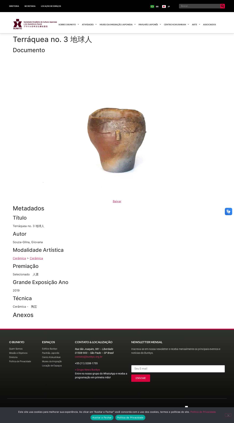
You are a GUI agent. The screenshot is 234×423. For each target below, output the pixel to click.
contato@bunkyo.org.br (88, 356)
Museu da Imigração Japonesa (116, 24)
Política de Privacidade (203, 411)
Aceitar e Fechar (102, 417)
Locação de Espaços (51, 6)
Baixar (117, 201)
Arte (194, 24)
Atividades (88, 24)
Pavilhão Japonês (148, 24)
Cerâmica (19, 258)
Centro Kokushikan (175, 24)
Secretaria (29, 6)
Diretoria (14, 6)
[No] (228, 415)
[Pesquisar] (222, 6)
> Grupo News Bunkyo (87, 369)
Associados (209, 24)
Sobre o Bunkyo (67, 24)
